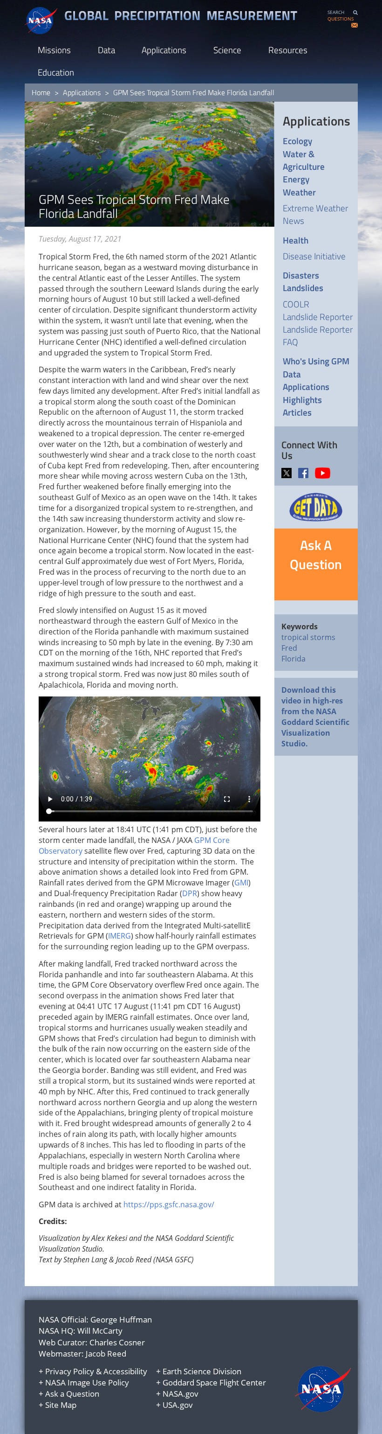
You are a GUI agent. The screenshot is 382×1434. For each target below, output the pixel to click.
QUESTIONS (340, 19)
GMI (241, 882)
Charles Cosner (117, 1342)
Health (295, 240)
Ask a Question (72, 1393)
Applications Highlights (306, 393)
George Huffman (121, 1319)
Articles (297, 412)
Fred (289, 648)
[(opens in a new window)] (288, 472)
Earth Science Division (202, 1371)
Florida (293, 659)
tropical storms (308, 637)
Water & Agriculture (304, 160)
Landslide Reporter (318, 316)
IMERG (119, 936)
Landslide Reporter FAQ (318, 335)
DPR (189, 893)
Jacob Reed (106, 1353)
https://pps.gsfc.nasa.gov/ (168, 1204)
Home (41, 92)
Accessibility (125, 1371)
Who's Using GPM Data (316, 367)
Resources (287, 49)
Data (106, 49)
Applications (164, 49)
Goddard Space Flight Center (214, 1382)
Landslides (303, 287)
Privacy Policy (69, 1371)
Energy (296, 179)
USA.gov (178, 1404)
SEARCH (335, 12)
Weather (299, 192)
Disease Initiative (314, 256)
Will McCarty (100, 1330)
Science (227, 49)
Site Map (60, 1404)
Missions (54, 49)
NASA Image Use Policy (87, 1382)
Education (56, 72)
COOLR (296, 304)
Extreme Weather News (315, 214)
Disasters (301, 275)
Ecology (297, 140)
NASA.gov (180, 1393)
